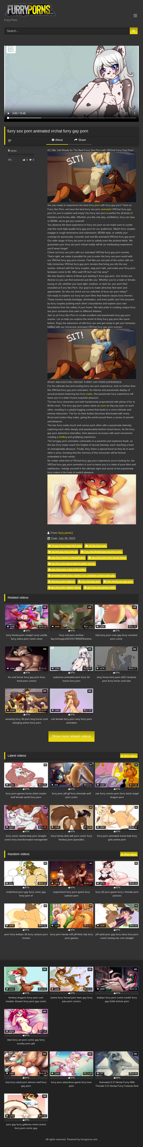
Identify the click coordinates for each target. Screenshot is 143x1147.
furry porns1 (65, 532)
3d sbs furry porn (97, 545)
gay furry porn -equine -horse (65, 587)
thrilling (63, 437)
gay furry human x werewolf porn (68, 557)
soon (103, 405)
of (131, 213)
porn (97, 205)
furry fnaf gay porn (90, 581)
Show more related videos (71, 736)
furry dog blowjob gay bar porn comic (103, 551)
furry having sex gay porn (119, 581)
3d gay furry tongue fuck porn (66, 545)
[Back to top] (132, 1136)
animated (106, 209)
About (59, 139)
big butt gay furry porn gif (64, 551)
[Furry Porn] (71, 10)
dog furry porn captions (62, 581)
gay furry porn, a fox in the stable (68, 569)
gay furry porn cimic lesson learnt (109, 557)
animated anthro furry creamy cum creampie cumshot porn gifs (83, 575)
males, (89, 393)
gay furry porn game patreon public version (73, 563)
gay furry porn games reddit (101, 587)
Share (82, 139)
